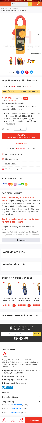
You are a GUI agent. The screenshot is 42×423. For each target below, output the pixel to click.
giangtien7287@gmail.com (18, 380)
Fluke (13, 86)
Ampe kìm (9, 106)
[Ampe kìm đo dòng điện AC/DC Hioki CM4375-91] (9, 288)
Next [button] (38, 34)
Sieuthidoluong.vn (15, 109)
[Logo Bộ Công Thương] (7, 387)
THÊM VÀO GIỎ (21, 143)
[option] (21, 35)
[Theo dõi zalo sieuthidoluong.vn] (21, 338)
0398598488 (19, 376)
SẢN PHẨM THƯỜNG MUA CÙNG (17, 278)
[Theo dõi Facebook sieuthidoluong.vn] (16, 338)
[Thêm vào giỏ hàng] (14, 305)
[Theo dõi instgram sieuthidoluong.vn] (26, 338)
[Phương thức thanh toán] (15, 184)
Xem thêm (22, 240)
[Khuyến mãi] (21, 1)
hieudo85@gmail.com (18, 383)
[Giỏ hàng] (37, 4)
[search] (30, 4)
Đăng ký (37, 333)
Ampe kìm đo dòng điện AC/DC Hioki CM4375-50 (24, 300)
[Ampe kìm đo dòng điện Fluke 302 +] (21, 35)
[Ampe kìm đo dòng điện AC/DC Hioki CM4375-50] (24, 288)
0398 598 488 (20, 148)
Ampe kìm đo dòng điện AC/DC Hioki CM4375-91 (9, 300)
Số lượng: (5, 129)
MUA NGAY (21, 136)
